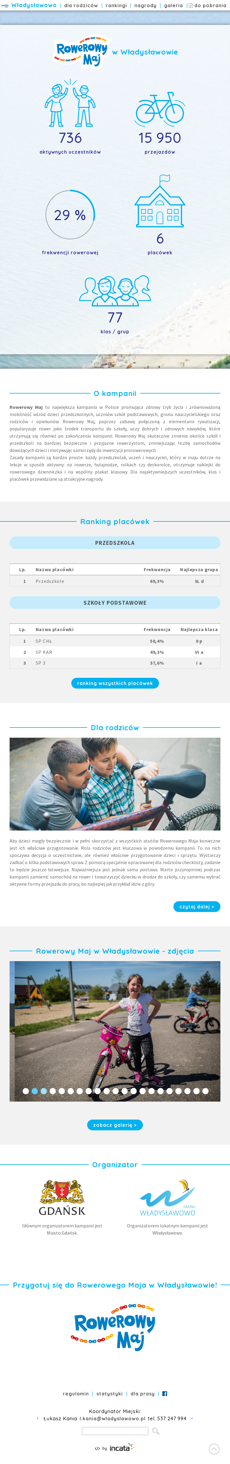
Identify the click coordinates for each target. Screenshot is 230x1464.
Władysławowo (34, 5)
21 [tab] (205, 1091)
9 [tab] (97, 1091)
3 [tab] (43, 1091)
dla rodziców (81, 5)
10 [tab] (106, 1091)
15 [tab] (151, 1091)
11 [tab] (115, 1091)
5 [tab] (61, 1091)
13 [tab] (133, 1091)
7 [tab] (79, 1091)
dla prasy (143, 1394)
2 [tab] (34, 1091)
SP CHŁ (44, 641)
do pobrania (209, 5)
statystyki (109, 1394)
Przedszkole (50, 581)
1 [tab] (25, 1091)
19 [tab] (187, 1091)
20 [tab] (196, 1091)
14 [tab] (142, 1091)
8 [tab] (88, 1091)
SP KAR (44, 652)
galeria (173, 5)
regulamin (76, 1394)
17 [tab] (169, 1091)
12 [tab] (124, 1091)
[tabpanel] (115, 1031)
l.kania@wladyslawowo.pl (113, 1418)
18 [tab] (178, 1091)
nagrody (145, 5)
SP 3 (41, 663)
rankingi (116, 5)
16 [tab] (160, 1091)
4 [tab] (52, 1091)
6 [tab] (70, 1091)
